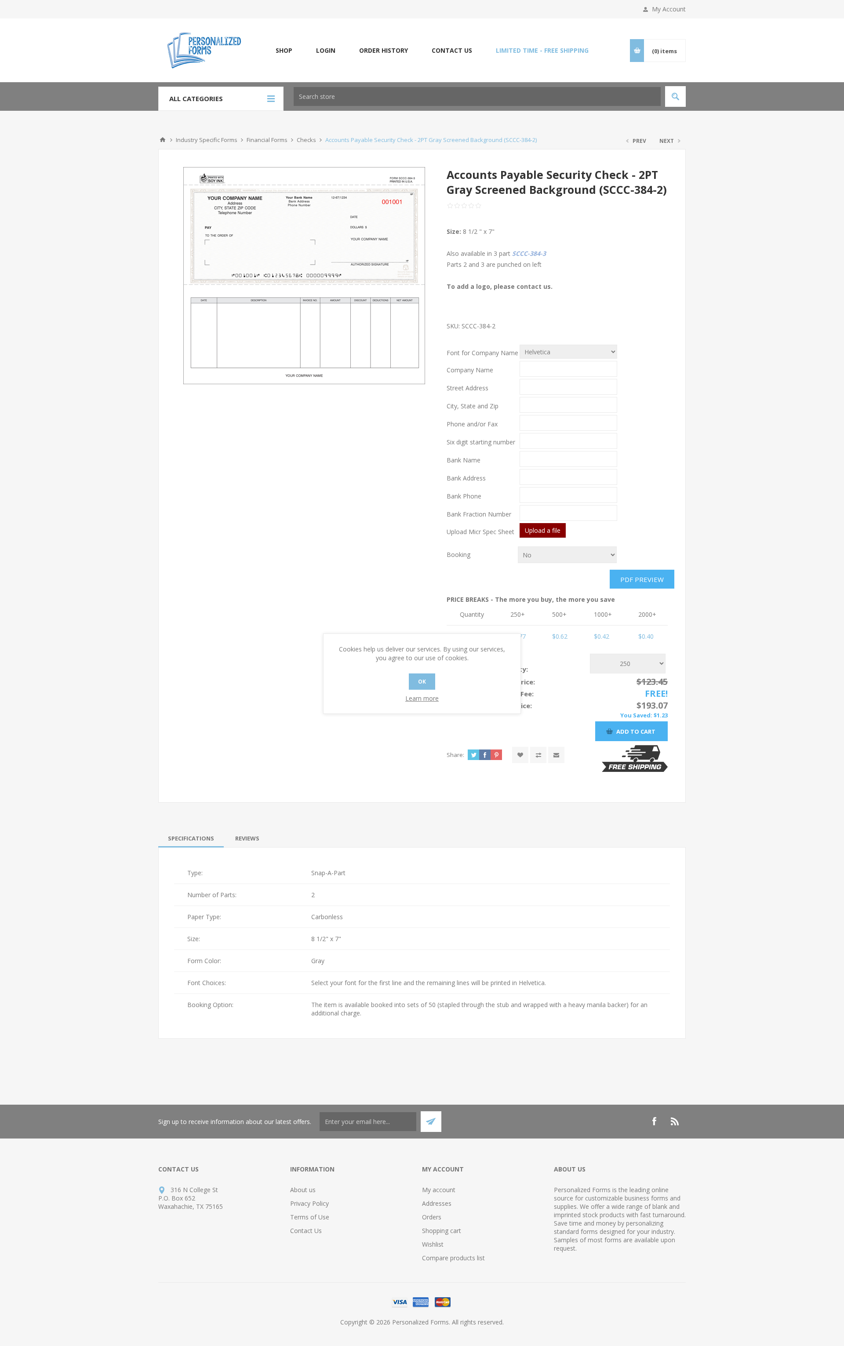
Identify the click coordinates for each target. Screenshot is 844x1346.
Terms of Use (309, 1217)
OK (422, 681)
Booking (458, 554)
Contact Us (306, 1230)
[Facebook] (654, 1121)
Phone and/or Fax (472, 424)
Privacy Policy (309, 1203)
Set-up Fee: (515, 693)
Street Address (467, 388)
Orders (431, 1217)
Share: (455, 755)
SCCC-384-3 (529, 253)
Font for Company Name (482, 353)
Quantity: (512, 669)
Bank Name (463, 460)
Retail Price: (515, 681)
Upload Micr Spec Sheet (480, 531)
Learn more (422, 698)
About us (303, 1190)
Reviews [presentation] (247, 838)
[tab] (191, 838)
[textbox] (477, 96)
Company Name (470, 370)
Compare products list (453, 1258)
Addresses (436, 1203)
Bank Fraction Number (479, 514)
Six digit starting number (481, 442)
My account (438, 1190)
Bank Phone (464, 496)
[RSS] (675, 1121)
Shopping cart (441, 1230)
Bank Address (466, 478)
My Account (669, 9)
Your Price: (514, 705)
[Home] (162, 140)
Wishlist (433, 1244)
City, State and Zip (472, 406)
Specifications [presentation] (191, 838)
